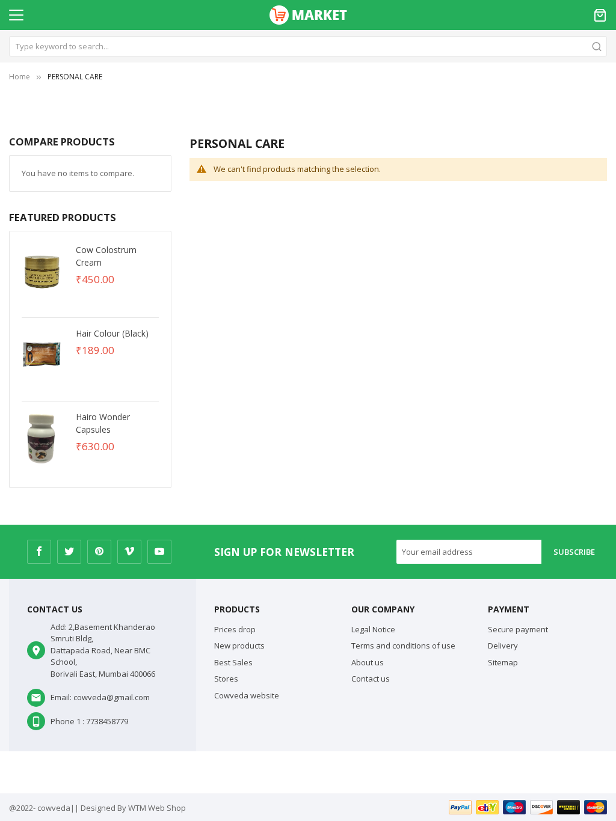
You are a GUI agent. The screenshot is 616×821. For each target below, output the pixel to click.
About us (367, 662)
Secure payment (518, 629)
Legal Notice (373, 629)
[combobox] (308, 46)
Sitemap (503, 662)
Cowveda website (246, 695)
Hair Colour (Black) (112, 333)
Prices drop (235, 629)
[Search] (597, 46)
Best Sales (233, 662)
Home (19, 77)
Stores (226, 678)
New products (239, 645)
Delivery (503, 645)
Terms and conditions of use (403, 645)
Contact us (370, 678)
